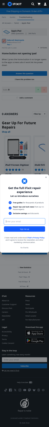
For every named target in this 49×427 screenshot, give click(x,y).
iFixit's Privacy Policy (35, 237)
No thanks (24, 247)
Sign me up (24, 229)
